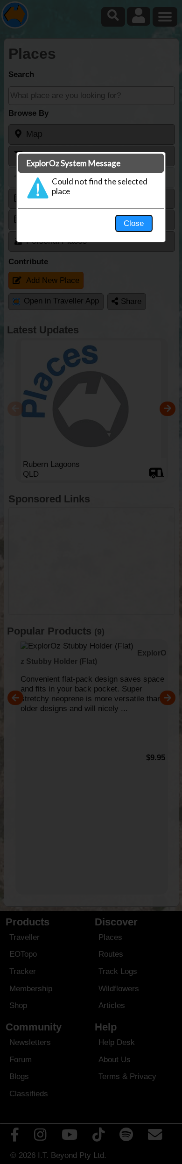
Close (134, 223)
